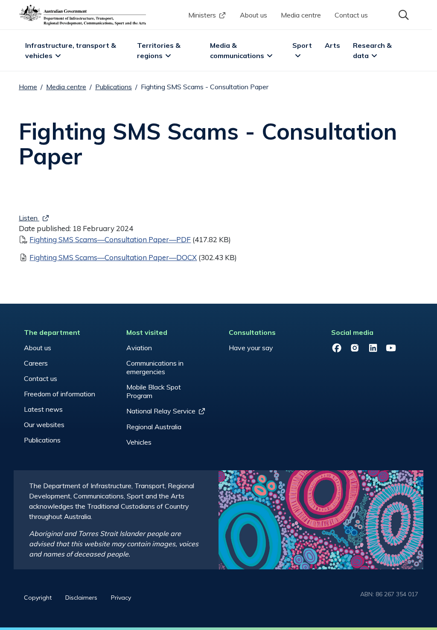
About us (253, 15)
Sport (302, 45)
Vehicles (138, 442)
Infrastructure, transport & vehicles (71, 50)
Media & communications (237, 50)
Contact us (351, 15)
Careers (36, 363)
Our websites (44, 424)
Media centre (301, 15)
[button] (402, 14)
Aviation (139, 347)
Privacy (121, 597)
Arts (332, 45)
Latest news (43, 409)
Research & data (373, 50)
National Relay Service (160, 411)
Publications (113, 86)
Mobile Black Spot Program (153, 391)
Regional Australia (153, 426)
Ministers (202, 15)
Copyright (38, 597)
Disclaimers (81, 597)
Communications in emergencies (155, 367)
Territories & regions (159, 50)
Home (28, 86)
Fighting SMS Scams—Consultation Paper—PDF (110, 239)
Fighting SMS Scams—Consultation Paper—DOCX (113, 257)
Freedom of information (59, 394)
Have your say (251, 347)
